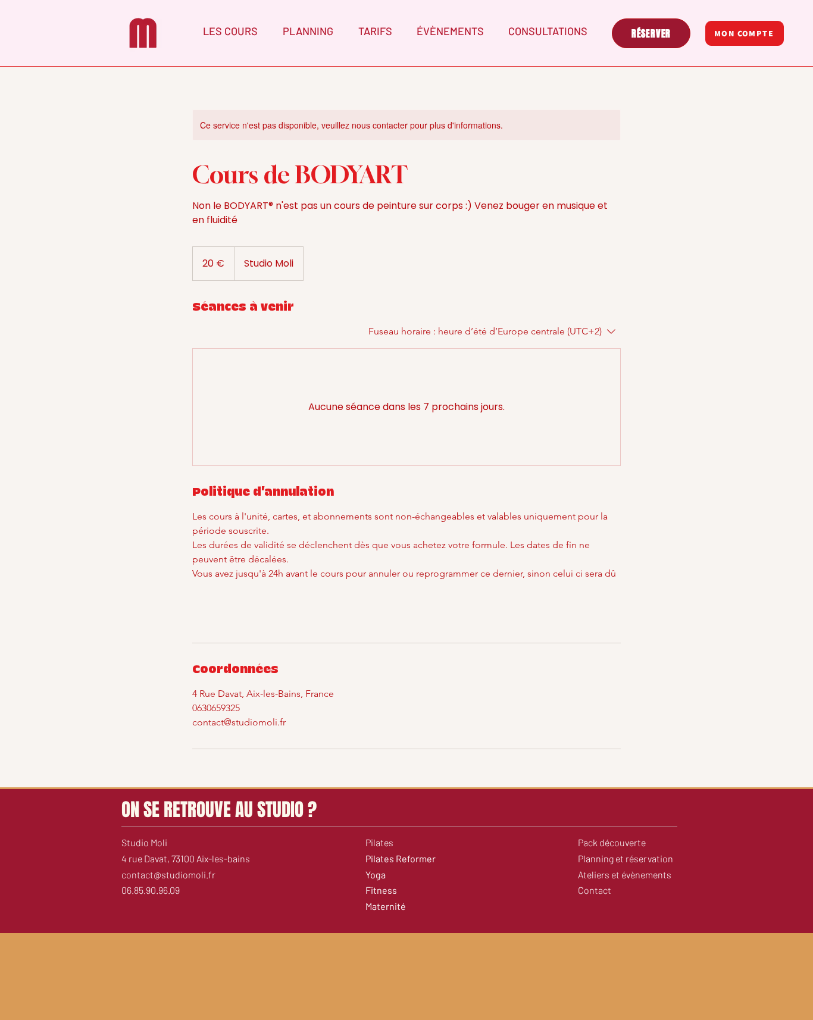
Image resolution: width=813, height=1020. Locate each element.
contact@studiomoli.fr (168, 874)
